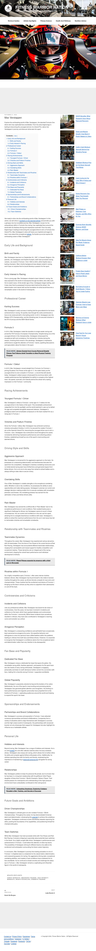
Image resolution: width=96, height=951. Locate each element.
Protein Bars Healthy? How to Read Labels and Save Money (83, 273)
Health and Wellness (63, 21)
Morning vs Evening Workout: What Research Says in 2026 (83, 320)
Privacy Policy (17, 936)
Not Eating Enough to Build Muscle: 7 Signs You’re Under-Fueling (83, 289)
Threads (6, 941)
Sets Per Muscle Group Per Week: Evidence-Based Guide (83, 242)
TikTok (28, 941)
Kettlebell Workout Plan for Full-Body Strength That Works (83, 164)
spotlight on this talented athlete (30, 221)
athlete (29, 234)
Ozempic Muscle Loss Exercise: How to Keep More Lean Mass (83, 304)
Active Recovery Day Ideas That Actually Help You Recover (83, 195)
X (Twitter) (25, 939)
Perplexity (21, 941)
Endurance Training (29, 878)
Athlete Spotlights (30, 21)
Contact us (7, 936)
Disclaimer (26, 936)
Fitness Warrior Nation (41, 7)
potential (35, 817)
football (12, 750)
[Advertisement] (48, 101)
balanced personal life (30, 759)
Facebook (14, 941)
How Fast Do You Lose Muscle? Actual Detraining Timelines (83, 335)
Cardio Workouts (13, 878)
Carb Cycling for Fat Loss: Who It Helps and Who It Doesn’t (83, 180)
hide (15, 136)
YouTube (7, 943)
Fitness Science (46, 21)
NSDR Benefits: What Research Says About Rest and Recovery (83, 118)
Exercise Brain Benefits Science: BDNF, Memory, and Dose (83, 226)
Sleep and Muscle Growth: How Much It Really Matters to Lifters (83, 133)
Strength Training (38, 879)
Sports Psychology (23, 879)
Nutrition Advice (80, 21)
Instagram (18, 939)
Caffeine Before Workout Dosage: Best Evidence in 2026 (83, 257)
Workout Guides (13, 21)
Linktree (13, 943)
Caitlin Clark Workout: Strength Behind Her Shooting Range (83, 149)
